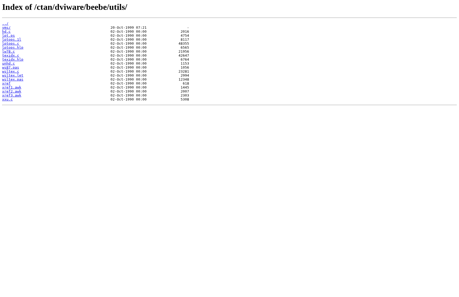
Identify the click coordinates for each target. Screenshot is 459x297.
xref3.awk (11, 95)
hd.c (6, 32)
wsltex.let (12, 75)
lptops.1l (11, 39)
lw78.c (8, 51)
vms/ (6, 28)
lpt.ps (8, 35)
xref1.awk (11, 87)
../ (5, 24)
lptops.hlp (12, 47)
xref (6, 83)
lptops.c (10, 43)
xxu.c (7, 99)
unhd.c (8, 63)
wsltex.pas (12, 79)
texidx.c (10, 55)
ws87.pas (10, 67)
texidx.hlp (12, 59)
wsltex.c (10, 71)
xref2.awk (11, 91)
